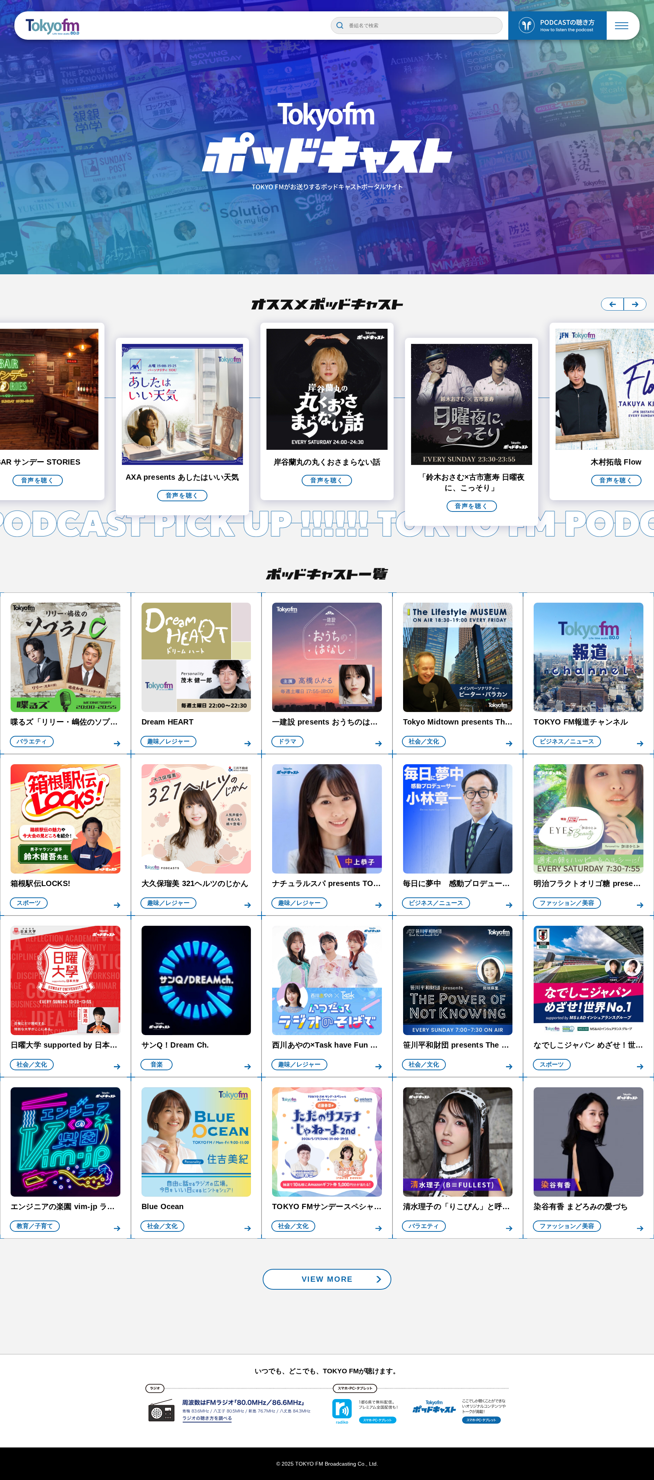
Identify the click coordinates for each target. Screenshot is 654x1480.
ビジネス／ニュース (567, 741)
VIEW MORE (327, 1279)
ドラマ (287, 741)
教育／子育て (35, 1226)
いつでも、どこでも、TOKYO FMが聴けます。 (327, 1371)
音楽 (157, 1064)
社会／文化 (424, 741)
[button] (612, 304)
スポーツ (29, 903)
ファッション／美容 (567, 903)
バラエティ (32, 741)
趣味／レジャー (168, 741)
